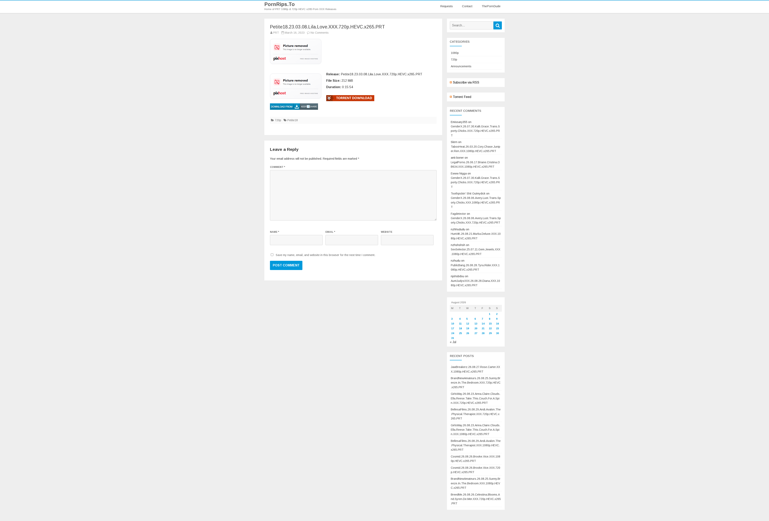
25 (460, 333)
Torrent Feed (462, 97)
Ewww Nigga (459, 173)
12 (467, 323)
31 (452, 338)
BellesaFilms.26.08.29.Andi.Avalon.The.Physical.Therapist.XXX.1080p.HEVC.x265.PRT (476, 445)
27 (475, 333)
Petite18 (292, 120)
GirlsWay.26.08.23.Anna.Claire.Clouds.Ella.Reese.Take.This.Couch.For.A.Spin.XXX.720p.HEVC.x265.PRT (475, 398)
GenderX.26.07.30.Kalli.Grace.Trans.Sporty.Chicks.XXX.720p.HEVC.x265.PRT (475, 131)
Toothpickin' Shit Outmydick (468, 193)
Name (274, 232)
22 (490, 328)
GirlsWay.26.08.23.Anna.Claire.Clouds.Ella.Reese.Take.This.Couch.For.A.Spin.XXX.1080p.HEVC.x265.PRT (475, 430)
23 (497, 328)
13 (475, 323)
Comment (277, 167)
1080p (455, 52)
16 (497, 323)
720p (278, 120)
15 (490, 323)
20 (475, 328)
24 (452, 333)
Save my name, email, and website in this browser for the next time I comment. (325, 255)
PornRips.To (279, 4)
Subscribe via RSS (466, 82)
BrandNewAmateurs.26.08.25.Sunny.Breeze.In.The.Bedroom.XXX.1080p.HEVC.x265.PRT (475, 483)
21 (483, 328)
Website (386, 232)
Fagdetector (458, 213)
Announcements (461, 66)
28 (483, 333)
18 (460, 328)
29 (490, 333)
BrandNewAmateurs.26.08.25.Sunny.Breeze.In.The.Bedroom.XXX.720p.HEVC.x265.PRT (475, 383)
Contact (467, 6)
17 (452, 328)
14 (483, 323)
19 (467, 328)
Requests (446, 6)
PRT (276, 32)
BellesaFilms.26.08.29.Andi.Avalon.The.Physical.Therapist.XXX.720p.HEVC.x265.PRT (476, 414)
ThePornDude (491, 6)
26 (467, 333)
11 (460, 323)
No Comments (320, 32)
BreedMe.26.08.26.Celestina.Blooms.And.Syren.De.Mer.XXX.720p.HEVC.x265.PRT (476, 499)
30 (497, 333)
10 (452, 323)
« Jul (453, 342)
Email (330, 232)
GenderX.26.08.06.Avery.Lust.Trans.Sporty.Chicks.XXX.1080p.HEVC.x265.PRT (476, 202)
